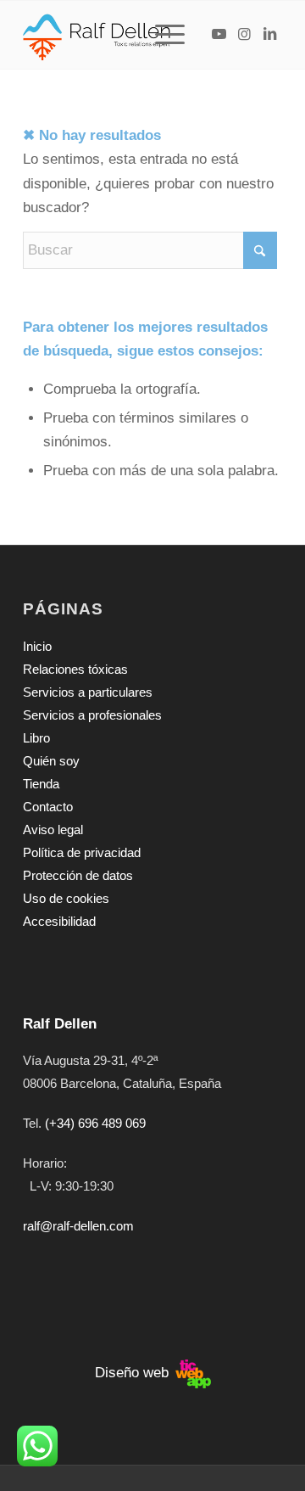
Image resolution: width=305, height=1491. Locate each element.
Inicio (37, 646)
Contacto (48, 806)
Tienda (41, 783)
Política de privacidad (82, 852)
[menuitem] (172, 35)
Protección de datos (78, 875)
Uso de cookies (66, 898)
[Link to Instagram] (244, 35)
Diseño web (134, 1373)
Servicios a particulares (87, 692)
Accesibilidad (59, 921)
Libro (36, 738)
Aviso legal (53, 829)
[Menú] (161, 35)
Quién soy (51, 761)
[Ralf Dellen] (126, 35)
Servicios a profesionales (92, 715)
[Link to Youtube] (218, 35)
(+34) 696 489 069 (95, 1123)
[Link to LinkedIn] (269, 35)
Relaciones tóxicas (75, 669)
